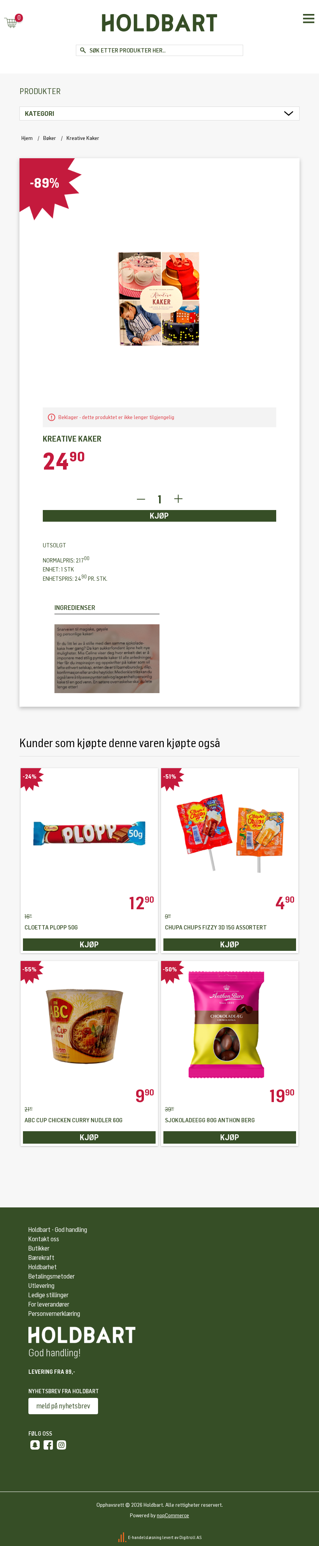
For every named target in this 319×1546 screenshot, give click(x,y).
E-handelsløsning (144, 1537)
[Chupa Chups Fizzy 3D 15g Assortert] (229, 831)
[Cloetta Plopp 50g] (89, 831)
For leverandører (48, 1304)
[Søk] (82, 50)
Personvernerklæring (54, 1313)
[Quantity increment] (178, 499)
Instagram (61, 1445)
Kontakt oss (43, 1239)
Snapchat (35, 1445)
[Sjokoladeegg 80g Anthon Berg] (229, 1024)
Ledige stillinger (48, 1295)
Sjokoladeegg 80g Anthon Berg (210, 1120)
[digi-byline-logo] (122, 1537)
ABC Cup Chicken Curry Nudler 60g (74, 1120)
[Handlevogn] (10, 23)
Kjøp (159, 516)
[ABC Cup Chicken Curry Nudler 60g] (89, 1024)
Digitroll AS (190, 1537)
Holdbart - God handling (57, 1229)
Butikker (38, 1248)
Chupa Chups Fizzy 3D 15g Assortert (216, 928)
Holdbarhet (42, 1267)
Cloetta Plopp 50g (51, 928)
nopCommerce (173, 1515)
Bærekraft (41, 1257)
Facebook (48, 1445)
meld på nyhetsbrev (63, 1406)
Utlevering (41, 1285)
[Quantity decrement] (141, 499)
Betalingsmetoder (51, 1276)
